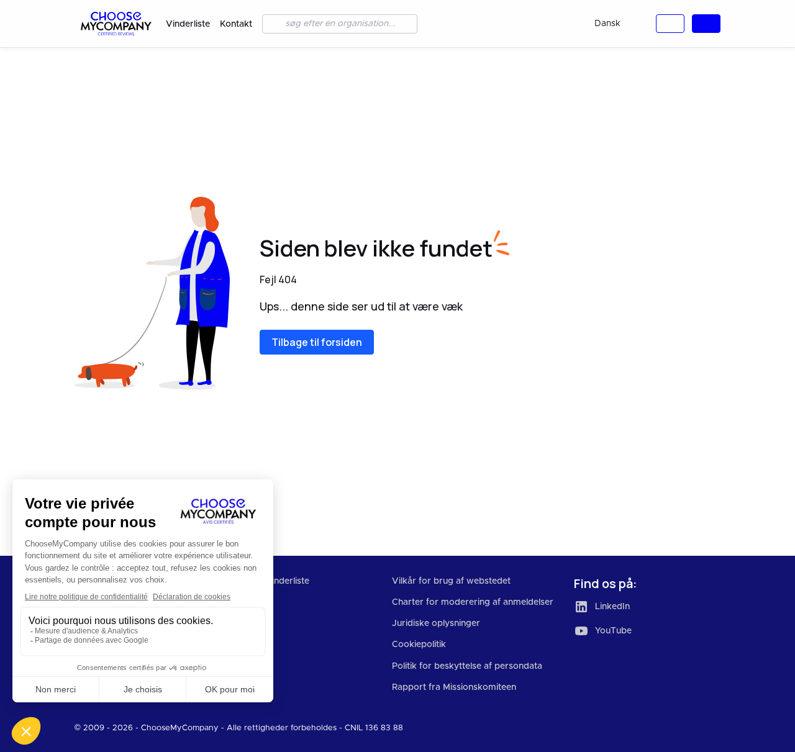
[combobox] (617, 24)
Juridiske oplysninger (436, 623)
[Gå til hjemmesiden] (115, 23)
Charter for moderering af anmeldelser (472, 602)
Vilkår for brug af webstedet (451, 581)
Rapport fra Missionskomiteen (454, 687)
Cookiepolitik (419, 644)
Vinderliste (188, 24)
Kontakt (236, 24)
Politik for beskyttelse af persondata (467, 666)
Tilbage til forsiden (316, 342)
